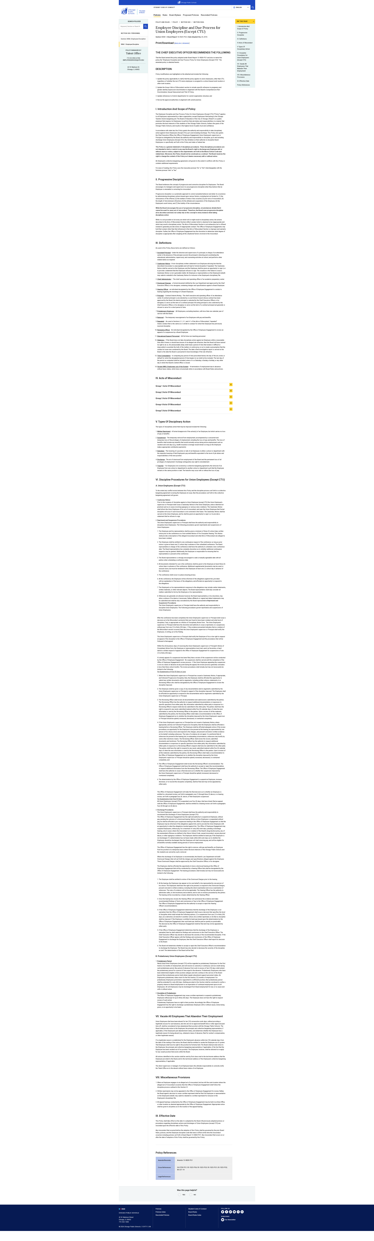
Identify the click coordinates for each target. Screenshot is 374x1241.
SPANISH (186, 43)
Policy (175, 22)
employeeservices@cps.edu (133, 60)
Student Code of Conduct (164, 7)
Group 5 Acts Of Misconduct (168, 410)
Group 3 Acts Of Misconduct (168, 398)
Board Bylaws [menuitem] (175, 15)
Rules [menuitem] (165, 15)
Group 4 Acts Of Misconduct (168, 404)
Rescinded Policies (162, 1215)
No (195, 1195)
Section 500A (198, 22)
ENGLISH (178, 43)
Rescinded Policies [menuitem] (209, 15)
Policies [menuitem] (157, 15)
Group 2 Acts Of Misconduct (168, 392)
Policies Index (161, 1212)
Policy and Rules (163, 22)
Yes (183, 1195)
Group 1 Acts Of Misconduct (168, 386)
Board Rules (192, 1212)
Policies (158, 1209)
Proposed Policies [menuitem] (191, 15)
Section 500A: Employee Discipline (133, 39)
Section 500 (186, 22)
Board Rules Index (194, 1215)
